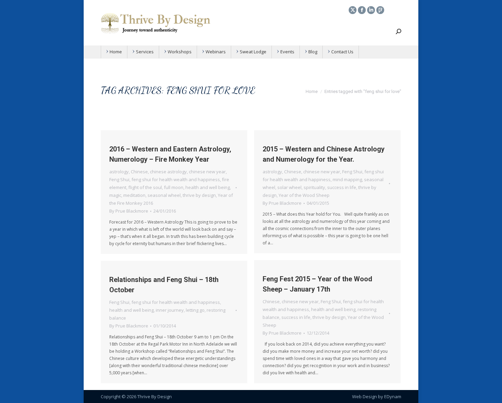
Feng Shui (119, 179)
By (128, 211)
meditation (134, 195)
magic (115, 195)
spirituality (314, 187)
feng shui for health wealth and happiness (175, 179)
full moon (173, 187)
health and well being (207, 187)
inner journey (170, 310)
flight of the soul (145, 187)
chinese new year (207, 172)
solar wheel (289, 187)
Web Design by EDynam (376, 396)
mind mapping (347, 179)
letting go (195, 310)
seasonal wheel (164, 195)
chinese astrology (168, 172)
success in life (341, 187)
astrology (119, 172)
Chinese (139, 172)
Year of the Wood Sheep (304, 195)
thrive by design (199, 195)
